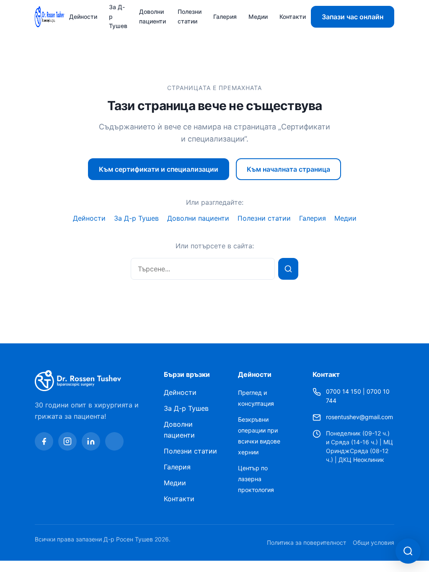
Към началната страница (288, 169)
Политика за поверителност (306, 542)
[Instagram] (67, 441)
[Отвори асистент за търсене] (408, 551)
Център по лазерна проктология (256, 478)
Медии (258, 16)
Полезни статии (190, 16)
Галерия (225, 16)
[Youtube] (114, 441)
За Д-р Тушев (136, 218)
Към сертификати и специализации (158, 169)
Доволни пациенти (152, 16)
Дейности (83, 16)
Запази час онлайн (352, 17)
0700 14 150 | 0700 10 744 (358, 396)
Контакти (292, 16)
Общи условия (373, 542)
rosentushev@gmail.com (359, 416)
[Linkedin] (91, 441)
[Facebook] (44, 441)
